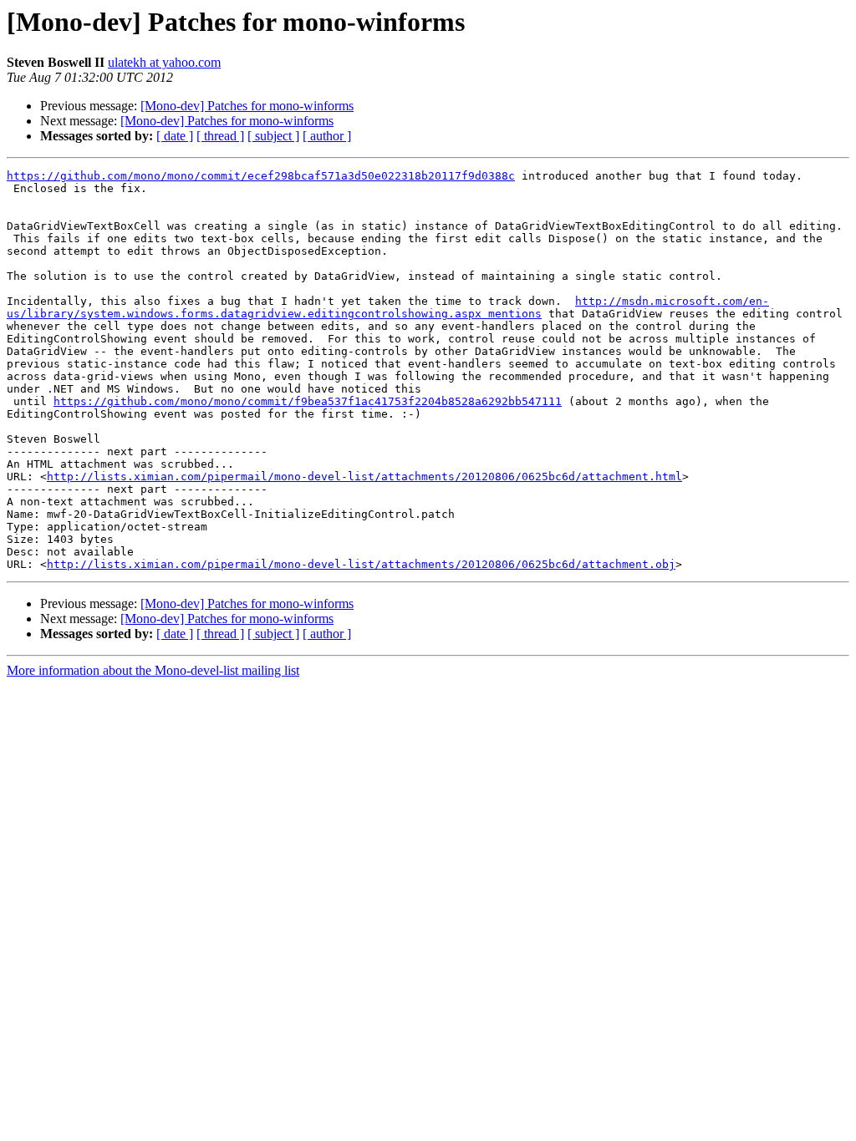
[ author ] (327, 136)
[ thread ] (220, 136)
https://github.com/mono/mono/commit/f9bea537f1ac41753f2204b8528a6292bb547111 (308, 401)
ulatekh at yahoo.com (164, 62)
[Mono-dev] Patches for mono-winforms (247, 106)
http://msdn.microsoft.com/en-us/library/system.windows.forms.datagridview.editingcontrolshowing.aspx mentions (388, 307)
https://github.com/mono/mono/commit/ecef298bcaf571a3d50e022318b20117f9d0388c (261, 176)
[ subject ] (273, 136)
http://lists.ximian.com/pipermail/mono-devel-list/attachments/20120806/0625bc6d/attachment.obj (361, 564)
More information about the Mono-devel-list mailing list (153, 670)
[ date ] (174, 136)
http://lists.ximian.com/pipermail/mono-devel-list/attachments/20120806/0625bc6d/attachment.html (364, 476)
